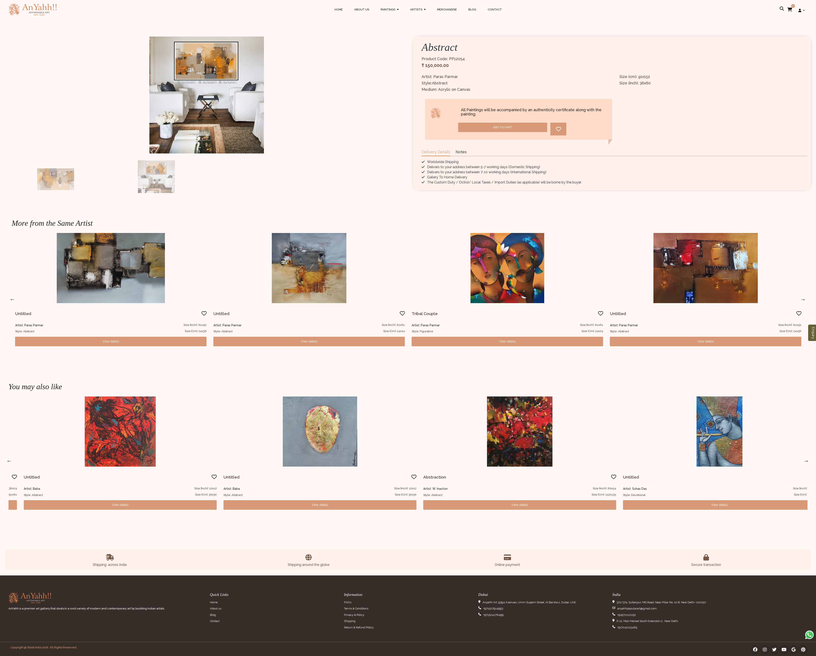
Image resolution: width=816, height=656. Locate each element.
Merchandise (447, 9)
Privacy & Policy (354, 614)
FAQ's (347, 602)
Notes (461, 152)
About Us (361, 9)
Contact (495, 9)
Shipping (350, 621)
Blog (472, 9)
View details (111, 341)
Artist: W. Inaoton (423, 488)
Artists (418, 13)
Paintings (389, 13)
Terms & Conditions (356, 608)
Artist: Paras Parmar (29, 325)
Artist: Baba (20, 488)
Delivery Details (436, 152)
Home (338, 9)
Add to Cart (502, 127)
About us (215, 608)
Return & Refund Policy (359, 627)
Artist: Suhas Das (623, 488)
